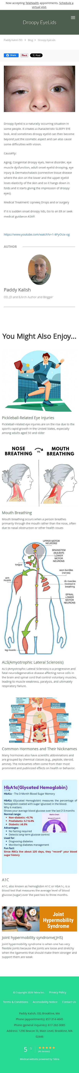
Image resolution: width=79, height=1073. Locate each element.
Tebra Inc (39, 992)
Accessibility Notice (45, 1002)
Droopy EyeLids (46, 40)
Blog (30, 40)
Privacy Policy (57, 992)
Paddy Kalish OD (13, 40)
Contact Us (69, 1002)
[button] (73, 17)
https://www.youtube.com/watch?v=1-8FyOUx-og (37, 234)
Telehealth (32, 3)
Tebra (56, 1059)
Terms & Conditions (15, 1002)
